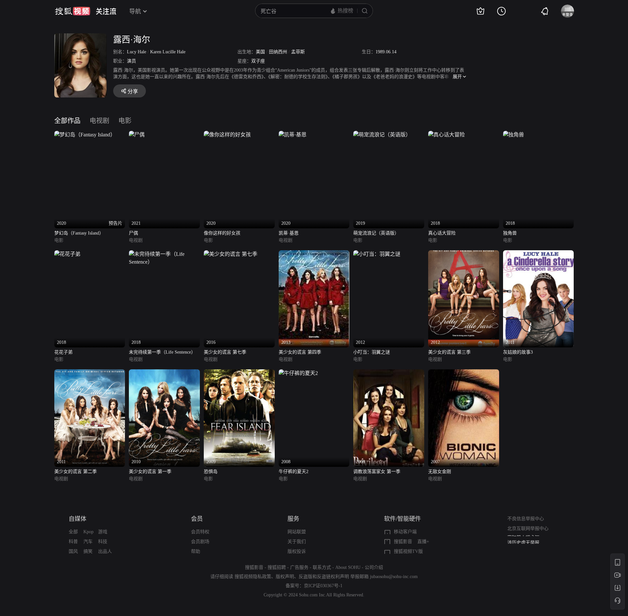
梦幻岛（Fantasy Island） (79, 233)
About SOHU (347, 567)
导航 (135, 11)
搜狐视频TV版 (408, 551)
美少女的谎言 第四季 (300, 352)
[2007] (463, 373)
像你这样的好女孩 (222, 233)
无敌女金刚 (439, 471)
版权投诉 (297, 551)
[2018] (446, 134)
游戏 (102, 531)
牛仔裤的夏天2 (293, 471)
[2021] (137, 134)
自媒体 (77, 519)
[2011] (538, 254)
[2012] (376, 254)
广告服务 (299, 567)
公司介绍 (374, 567)
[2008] (298, 373)
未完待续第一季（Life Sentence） (162, 352)
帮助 (195, 551)
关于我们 (297, 541)
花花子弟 (63, 352)
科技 (102, 541)
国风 (73, 551)
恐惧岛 (211, 471)
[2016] (230, 254)
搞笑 (88, 551)
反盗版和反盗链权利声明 (324, 576)
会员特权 (200, 531)
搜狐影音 (403, 541)
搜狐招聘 (277, 567)
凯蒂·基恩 (289, 233)
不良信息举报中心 (525, 518)
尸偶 (133, 233)
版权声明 (285, 576)
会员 (197, 519)
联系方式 (322, 567)
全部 (73, 531)
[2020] (227, 134)
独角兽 (510, 233)
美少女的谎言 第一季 (150, 471)
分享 (133, 91)
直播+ (423, 541)
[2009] (239, 373)
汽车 (88, 541)
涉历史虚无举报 (523, 539)
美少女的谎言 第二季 (75, 471)
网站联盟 (297, 531)
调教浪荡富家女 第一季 (376, 471)
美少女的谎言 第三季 (449, 352)
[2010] (164, 373)
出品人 (105, 551)
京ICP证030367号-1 (323, 585)
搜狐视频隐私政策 (253, 576)
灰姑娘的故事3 (518, 352)
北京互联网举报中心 (528, 528)
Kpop (88, 531)
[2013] (314, 254)
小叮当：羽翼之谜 (371, 352)
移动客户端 (405, 531)
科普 (73, 541)
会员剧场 (200, 541)
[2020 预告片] (84, 134)
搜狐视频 (72, 11)
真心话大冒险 (442, 233)
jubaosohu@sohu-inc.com (394, 576)
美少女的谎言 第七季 (225, 352)
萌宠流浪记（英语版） (376, 233)
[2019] (382, 134)
